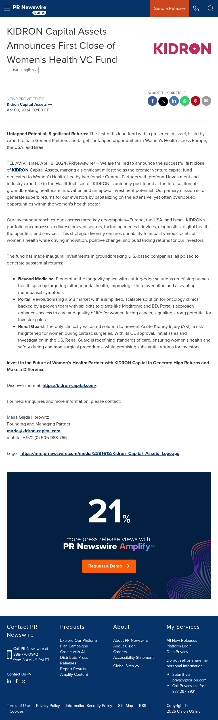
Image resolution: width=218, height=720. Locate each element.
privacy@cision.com (189, 680)
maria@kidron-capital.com (33, 430)
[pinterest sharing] (195, 101)
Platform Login (179, 646)
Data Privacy (177, 652)
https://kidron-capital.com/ (69, 385)
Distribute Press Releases (74, 660)
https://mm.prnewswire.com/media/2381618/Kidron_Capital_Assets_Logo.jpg (99, 453)
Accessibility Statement (133, 657)
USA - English (23, 70)
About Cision (124, 646)
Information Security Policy (89, 706)
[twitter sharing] (163, 102)
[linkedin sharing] (174, 101)
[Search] (211, 8)
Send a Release (169, 8)
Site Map (125, 706)
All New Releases (182, 640)
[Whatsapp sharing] (185, 101)
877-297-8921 (184, 691)
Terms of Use (18, 706)
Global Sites (124, 666)
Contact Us (17, 674)
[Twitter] (23, 681)
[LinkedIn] (10, 681)
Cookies (17, 711)
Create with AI (72, 652)
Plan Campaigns (74, 646)
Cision (182, 711)
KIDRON (20, 170)
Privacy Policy (48, 706)
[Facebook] (16, 681)
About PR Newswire (130, 640)
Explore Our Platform (78, 640)
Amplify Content (74, 674)
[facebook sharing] (152, 101)
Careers (120, 652)
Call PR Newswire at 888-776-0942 (30, 651)
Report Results (73, 669)
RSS (142, 706)
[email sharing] (206, 101)
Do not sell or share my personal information (187, 663)
